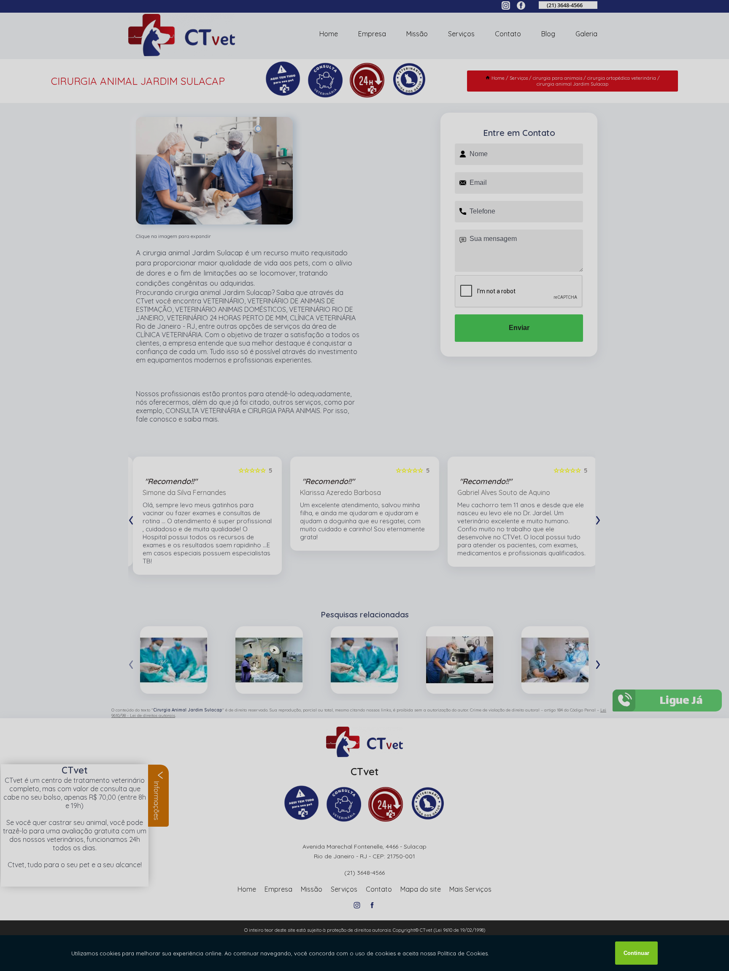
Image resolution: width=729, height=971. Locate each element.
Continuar (636, 953)
